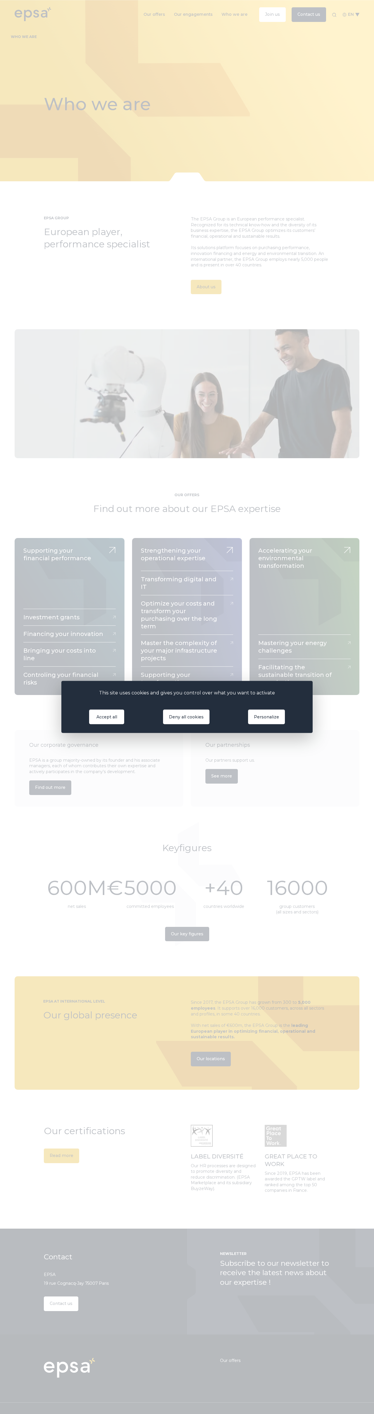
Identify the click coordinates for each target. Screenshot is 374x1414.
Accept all (106, 717)
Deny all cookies (186, 717)
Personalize (266, 717)
